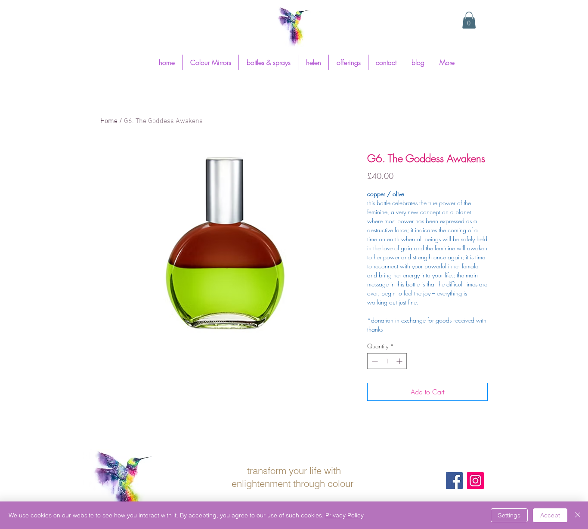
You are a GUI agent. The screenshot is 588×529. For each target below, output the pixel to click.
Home (109, 121)
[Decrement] (373, 361)
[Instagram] (475, 480)
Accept (550, 515)
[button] (469, 20)
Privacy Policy (344, 515)
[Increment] (400, 361)
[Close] (578, 515)
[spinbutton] (387, 361)
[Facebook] (454, 480)
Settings (509, 515)
